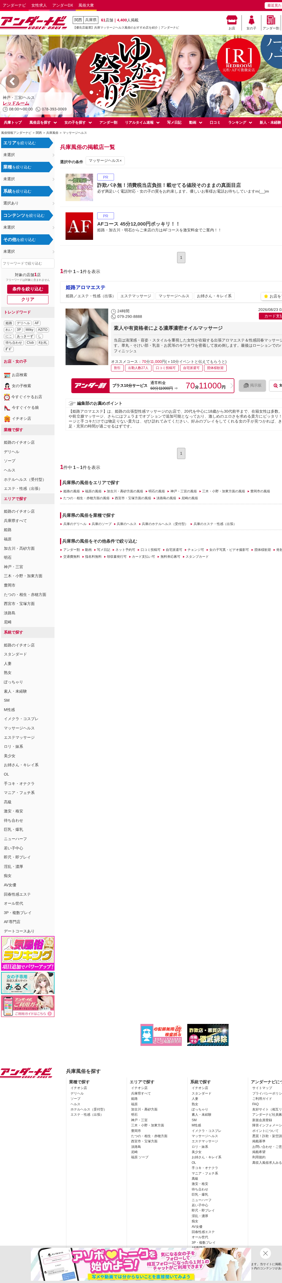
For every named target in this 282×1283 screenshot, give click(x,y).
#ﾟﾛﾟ (9, 349)
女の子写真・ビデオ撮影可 (229, 550)
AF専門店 (12, 922)
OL (6, 774)
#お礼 (43, 343)
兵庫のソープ (102, 524)
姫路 (9, 323)
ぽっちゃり (13, 682)
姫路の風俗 (71, 491)
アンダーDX (62, 5)
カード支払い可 (143, 557)
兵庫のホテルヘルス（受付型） (165, 524)
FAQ (255, 1104)
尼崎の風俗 (189, 498)
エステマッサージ (19, 737)
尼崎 (8, 622)
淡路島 (9, 613)
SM (7, 700)
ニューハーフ (15, 839)
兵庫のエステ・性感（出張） (215, 524)
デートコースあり (19, 931)
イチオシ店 (21, 418)
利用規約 (258, 1157)
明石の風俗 (156, 491)
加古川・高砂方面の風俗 (125, 491)
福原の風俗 (93, 491)
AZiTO (42, 330)
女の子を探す (75, 122)
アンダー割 (271, 28)
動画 (192, 122)
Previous (12, 81)
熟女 (8, 672)
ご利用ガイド (262, 1099)
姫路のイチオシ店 (19, 442)
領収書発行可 (117, 557)
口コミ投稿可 (150, 550)
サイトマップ (262, 1088)
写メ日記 (174, 122)
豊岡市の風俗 (260, 491)
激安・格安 (13, 811)
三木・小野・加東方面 (23, 576)
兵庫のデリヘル (74, 524)
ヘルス (9, 470)
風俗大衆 (86, 5)
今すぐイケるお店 (26, 397)
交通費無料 (71, 557)
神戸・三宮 (13, 567)
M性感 (9, 709)
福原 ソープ (139, 1157)
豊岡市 (9, 585)
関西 (78, 20)
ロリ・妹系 (13, 746)
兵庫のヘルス (127, 524)
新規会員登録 (262, 1120)
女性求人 (39, 5)
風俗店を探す (40, 122)
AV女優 (10, 885)
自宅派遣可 (174, 550)
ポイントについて (265, 1131)
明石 (8, 557)
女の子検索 (21, 386)
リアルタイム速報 (139, 122)
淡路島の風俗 (166, 498)
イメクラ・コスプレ (21, 719)
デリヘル (23, 323)
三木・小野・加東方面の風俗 (223, 491)
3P (19, 330)
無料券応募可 (170, 557)
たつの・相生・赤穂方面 (25, 594)
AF (37, 323)
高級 (8, 802)
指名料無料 (93, 557)
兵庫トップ (13, 122)
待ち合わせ (14, 343)
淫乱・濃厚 (13, 866)
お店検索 (19, 375)
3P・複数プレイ (18, 912)
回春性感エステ (17, 894)
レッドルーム (16, 103)
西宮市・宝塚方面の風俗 (133, 498)
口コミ (215, 122)
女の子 (251, 28)
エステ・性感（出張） (23, 488)
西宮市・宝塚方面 (19, 603)
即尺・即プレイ (17, 857)
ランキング (237, 122)
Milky (29, 330)
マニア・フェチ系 (19, 792)
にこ (9, 336)
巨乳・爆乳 (13, 829)
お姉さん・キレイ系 (21, 765)
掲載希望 (258, 1152)
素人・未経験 (15, 691)
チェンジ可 (196, 550)
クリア (27, 299)
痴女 (8, 875)
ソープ (9, 461)
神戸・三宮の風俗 (183, 491)
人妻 (8, 663)
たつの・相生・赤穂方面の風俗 (86, 498)
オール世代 (13, 903)
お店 (232, 28)
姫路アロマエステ (85, 287)
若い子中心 (13, 848)
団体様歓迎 (262, 550)
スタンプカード (197, 557)
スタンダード (15, 654)
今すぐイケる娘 (25, 407)
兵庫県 (91, 20)
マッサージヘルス (19, 728)
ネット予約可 (125, 550)
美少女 (9, 756)
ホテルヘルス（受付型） (25, 479)
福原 (8, 539)
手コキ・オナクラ (19, 783)
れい (9, 330)
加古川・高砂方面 (19, 548)
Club (30, 343)
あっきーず (25, 336)
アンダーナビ (14, 5)
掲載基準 (258, 1141)
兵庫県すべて (15, 520)
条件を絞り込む (27, 289)
